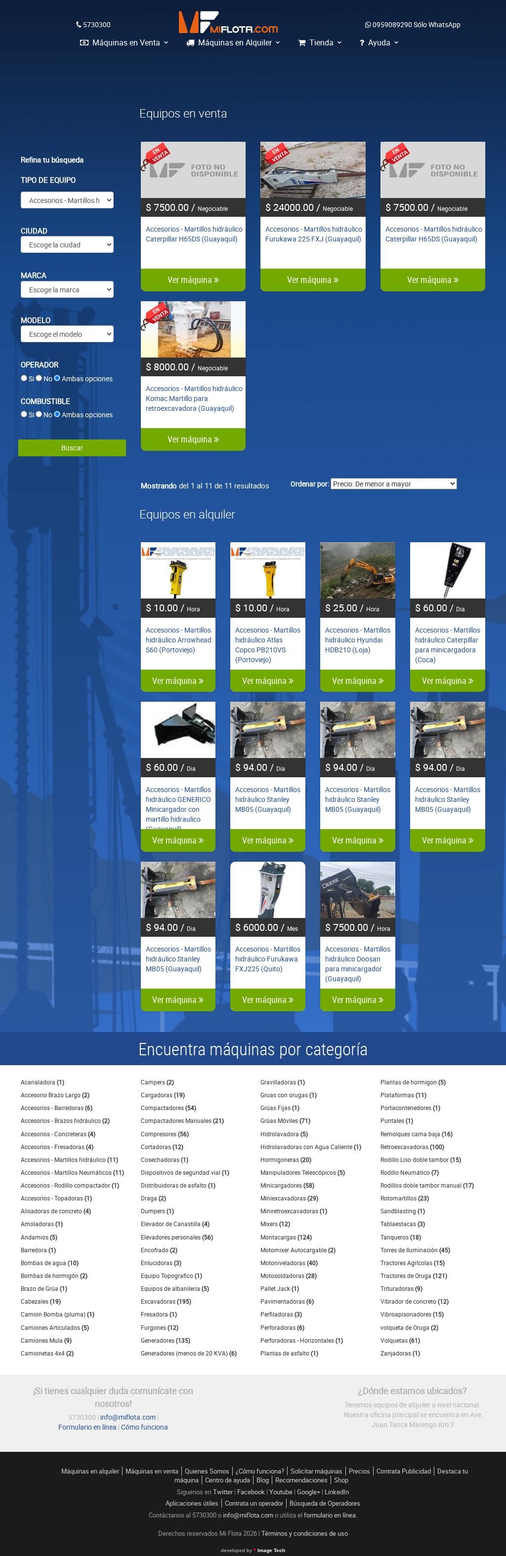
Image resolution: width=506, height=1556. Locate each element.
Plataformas (403, 1095)
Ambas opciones (87, 378)
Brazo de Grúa (44, 1288)
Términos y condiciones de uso (304, 1533)
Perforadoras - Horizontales (301, 1340)
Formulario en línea (87, 1427)
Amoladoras (42, 1224)
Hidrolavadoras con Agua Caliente (310, 1147)
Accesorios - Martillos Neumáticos (72, 1172)
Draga (153, 1198)
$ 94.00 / (260, 767)
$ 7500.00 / (187, 207)
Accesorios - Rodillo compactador (70, 1185)
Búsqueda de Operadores (325, 1503)
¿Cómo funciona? (260, 1471)
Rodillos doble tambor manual (427, 1185)
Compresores (165, 1134)
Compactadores (168, 1108)
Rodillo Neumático (409, 1172)
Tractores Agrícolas (412, 1263)
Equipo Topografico (171, 1275)
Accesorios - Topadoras (56, 1198)
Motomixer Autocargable (298, 1250)
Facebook (251, 1491)
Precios (359, 1471)
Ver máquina (191, 279)
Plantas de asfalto (289, 1353)
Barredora (38, 1250)
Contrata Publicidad (404, 1471)
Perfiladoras (281, 1314)
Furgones (159, 1327)
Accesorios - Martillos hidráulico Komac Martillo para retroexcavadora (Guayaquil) (194, 398)
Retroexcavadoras (412, 1147)
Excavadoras (166, 1301)
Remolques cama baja (416, 1134)
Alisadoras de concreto (56, 1211)
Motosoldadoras (288, 1275)
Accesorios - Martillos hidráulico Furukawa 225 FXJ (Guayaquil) (313, 233)
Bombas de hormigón (54, 1275)
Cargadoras (163, 1095)
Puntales (396, 1120)
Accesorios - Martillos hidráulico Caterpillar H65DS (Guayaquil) (194, 233)
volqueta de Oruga (409, 1327)
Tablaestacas (402, 1224)
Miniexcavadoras (289, 1198)
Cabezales (41, 1301)
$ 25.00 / (352, 607)
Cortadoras (162, 1147)
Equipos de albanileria (175, 1288)
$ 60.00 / (440, 607)
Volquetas (400, 1340)
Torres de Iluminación (415, 1250)
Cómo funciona (144, 1427)
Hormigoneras (285, 1159)
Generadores (165, 1340)
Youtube (281, 1491)
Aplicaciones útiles (192, 1503)
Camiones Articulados (55, 1327)
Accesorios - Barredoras (56, 1108)
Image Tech (253, 1550)
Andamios (39, 1237)
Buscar (72, 447)
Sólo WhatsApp (417, 24)
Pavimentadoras (287, 1301)
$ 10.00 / (173, 607)
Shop (341, 1480)
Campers (157, 1082)
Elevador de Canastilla (175, 1224)
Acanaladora (42, 1082)
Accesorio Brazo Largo (55, 1095)
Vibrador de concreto (414, 1301)
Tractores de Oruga (413, 1275)
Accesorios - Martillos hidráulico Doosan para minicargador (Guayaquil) (357, 963)
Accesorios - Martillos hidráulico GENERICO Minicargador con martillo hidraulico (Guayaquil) (178, 809)
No (47, 378)
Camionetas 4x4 (47, 1353)
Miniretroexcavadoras (293, 1211)
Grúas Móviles (285, 1120)
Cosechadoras (164, 1159)
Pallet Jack (279, 1288)
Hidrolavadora (284, 1134)
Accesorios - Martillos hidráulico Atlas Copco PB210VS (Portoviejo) (267, 644)
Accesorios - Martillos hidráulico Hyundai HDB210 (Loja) (357, 639)
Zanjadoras (400, 1353)
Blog (262, 1480)
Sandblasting (402, 1211)
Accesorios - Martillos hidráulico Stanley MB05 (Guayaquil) (267, 799)
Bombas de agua (50, 1263)
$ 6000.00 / (266, 927)
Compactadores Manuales (182, 1120)
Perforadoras (282, 1327)
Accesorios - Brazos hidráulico (65, 1120)
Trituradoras (401, 1288)
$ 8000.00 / (187, 366)
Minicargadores (287, 1185)
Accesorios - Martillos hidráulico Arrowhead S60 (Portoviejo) (178, 639)
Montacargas (286, 1237)
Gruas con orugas (288, 1095)
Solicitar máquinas (316, 1471)
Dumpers (157, 1211)
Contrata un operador (254, 1503)
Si (31, 378)
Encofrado (159, 1250)
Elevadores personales (177, 1237)
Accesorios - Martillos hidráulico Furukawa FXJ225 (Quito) (267, 958)
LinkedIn (337, 1491)
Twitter (223, 1491)
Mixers (275, 1224)
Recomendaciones (301, 1480)
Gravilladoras (282, 1082)
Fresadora (159, 1314)
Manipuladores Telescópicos (302, 1172)
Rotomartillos (404, 1198)
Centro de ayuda (227, 1480)
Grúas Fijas (279, 1108)
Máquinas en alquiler (90, 1471)
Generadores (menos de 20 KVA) (189, 1353)
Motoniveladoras (289, 1263)
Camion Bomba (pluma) (57, 1314)
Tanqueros (400, 1237)
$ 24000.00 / (309, 207)
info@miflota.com (128, 1417)
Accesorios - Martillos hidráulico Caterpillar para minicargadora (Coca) (447, 644)
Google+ (308, 1491)
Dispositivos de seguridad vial (185, 1172)
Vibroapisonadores (412, 1314)
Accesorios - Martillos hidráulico (69, 1159)
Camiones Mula (46, 1340)
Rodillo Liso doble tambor (420, 1159)
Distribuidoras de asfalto (178, 1185)
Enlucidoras (161, 1263)
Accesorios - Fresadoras (57, 1147)
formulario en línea (330, 1515)
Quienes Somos (207, 1471)
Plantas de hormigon (413, 1082)
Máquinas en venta (152, 1471)
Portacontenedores (410, 1108)
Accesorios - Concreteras (58, 1134)
